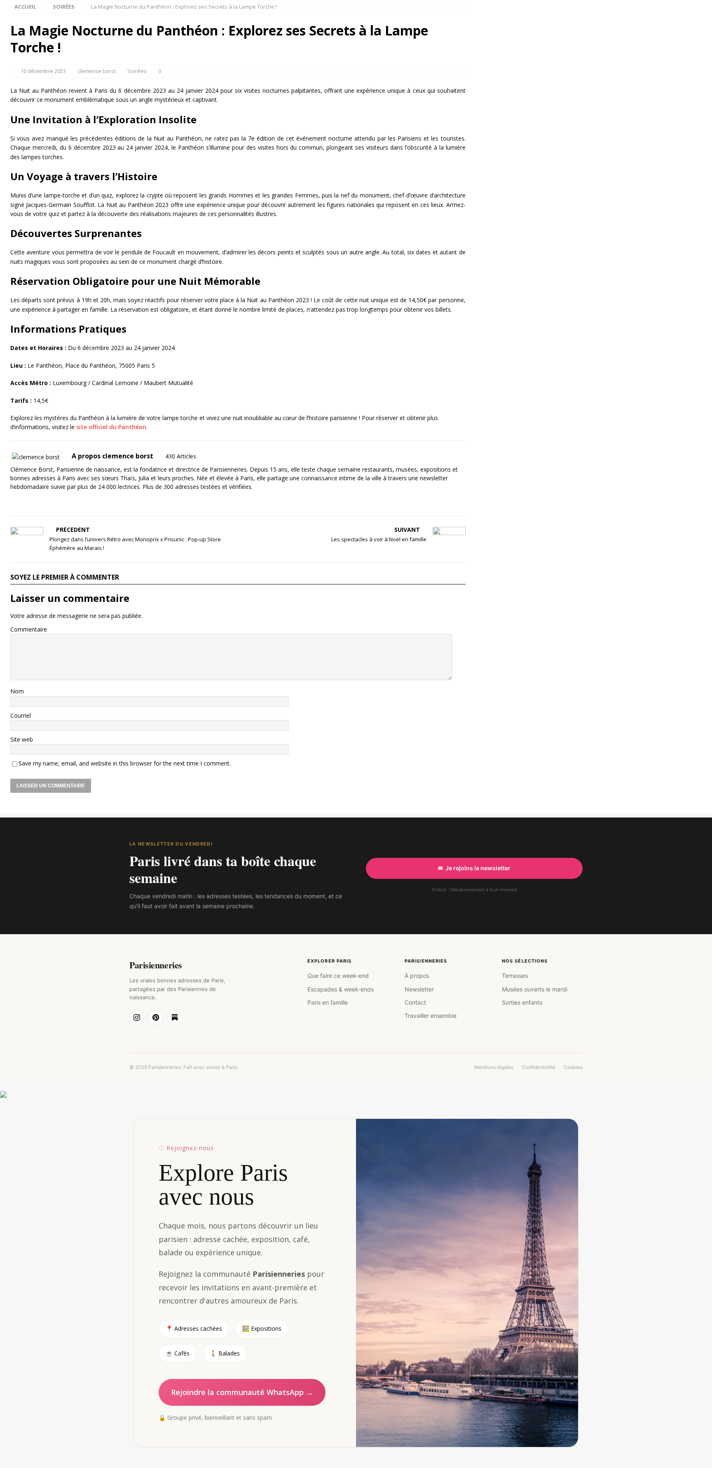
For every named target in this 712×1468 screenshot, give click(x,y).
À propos (417, 975)
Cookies (573, 1067)
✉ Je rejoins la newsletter (474, 867)
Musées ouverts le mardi (534, 989)
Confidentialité (538, 1067)
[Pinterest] (155, 1017)
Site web (21, 739)
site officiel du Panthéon (111, 427)
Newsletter (419, 989)
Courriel (20, 715)
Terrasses (515, 975)
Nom (17, 691)
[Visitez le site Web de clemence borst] (13, 501)
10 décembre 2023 (43, 71)
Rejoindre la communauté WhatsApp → (242, 1392)
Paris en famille (327, 1002)
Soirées (137, 71)
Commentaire (28, 629)
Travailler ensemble (431, 1015)
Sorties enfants (522, 1002)
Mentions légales (493, 1067)
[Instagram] (136, 1017)
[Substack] (174, 1017)
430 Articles (180, 456)
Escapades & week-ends (340, 989)
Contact (415, 1002)
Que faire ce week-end (338, 975)
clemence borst (96, 71)
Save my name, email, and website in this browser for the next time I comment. (125, 763)
